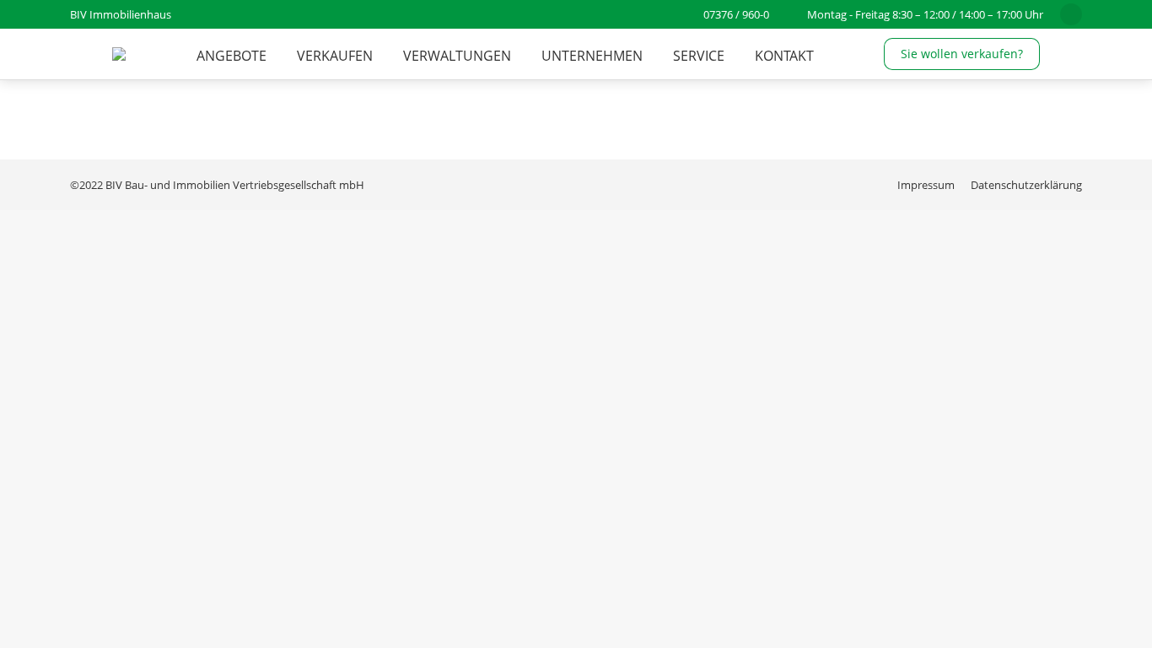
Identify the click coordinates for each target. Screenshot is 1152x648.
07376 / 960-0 (736, 14)
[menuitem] (231, 56)
